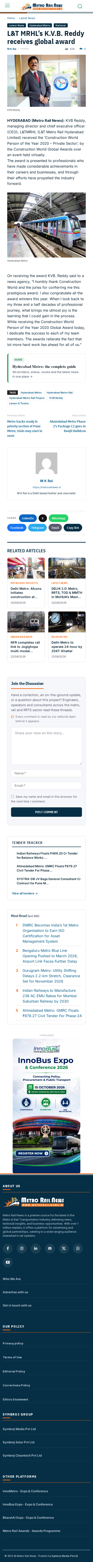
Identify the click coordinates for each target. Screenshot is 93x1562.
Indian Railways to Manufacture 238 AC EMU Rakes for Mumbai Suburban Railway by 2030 (50, 995)
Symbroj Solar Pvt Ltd (18, 1442)
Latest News (27, 18)
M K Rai (11, 48)
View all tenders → (25, 893)
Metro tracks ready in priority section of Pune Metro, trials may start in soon (24, 428)
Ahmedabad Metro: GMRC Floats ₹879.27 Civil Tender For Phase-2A (52, 1013)
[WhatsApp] (78, 1249)
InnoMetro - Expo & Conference (25, 1491)
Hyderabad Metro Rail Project (26, 398)
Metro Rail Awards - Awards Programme (31, 1531)
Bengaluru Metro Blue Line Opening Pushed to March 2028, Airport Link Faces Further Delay (50, 955)
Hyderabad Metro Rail (60, 392)
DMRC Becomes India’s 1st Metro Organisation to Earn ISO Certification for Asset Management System (51, 933)
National (61, 25)
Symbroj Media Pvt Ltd (19, 1429)
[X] (64, 1249)
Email (55, 527)
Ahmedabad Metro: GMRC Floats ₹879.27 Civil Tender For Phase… (47, 868)
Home (11, 18)
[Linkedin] (36, 1249)
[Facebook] (8, 1249)
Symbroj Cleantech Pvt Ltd (22, 1455)
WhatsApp (58, 518)
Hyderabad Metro (40, 25)
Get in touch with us (17, 1305)
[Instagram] (22, 1249)
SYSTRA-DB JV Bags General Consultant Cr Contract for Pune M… (49, 881)
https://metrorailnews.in (47, 487)
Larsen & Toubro (19, 403)
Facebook (16, 527)
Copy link (73, 527)
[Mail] (50, 1249)
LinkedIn (28, 518)
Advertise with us (15, 1292)
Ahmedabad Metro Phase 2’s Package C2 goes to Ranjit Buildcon (68, 426)
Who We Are (12, 1279)
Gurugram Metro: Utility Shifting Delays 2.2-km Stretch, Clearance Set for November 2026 (51, 975)
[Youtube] (8, 1262)
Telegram (37, 527)
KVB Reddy (56, 398)
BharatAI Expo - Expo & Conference (28, 1517)
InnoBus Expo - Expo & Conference (28, 1504)
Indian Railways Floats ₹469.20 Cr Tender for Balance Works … (47, 855)
